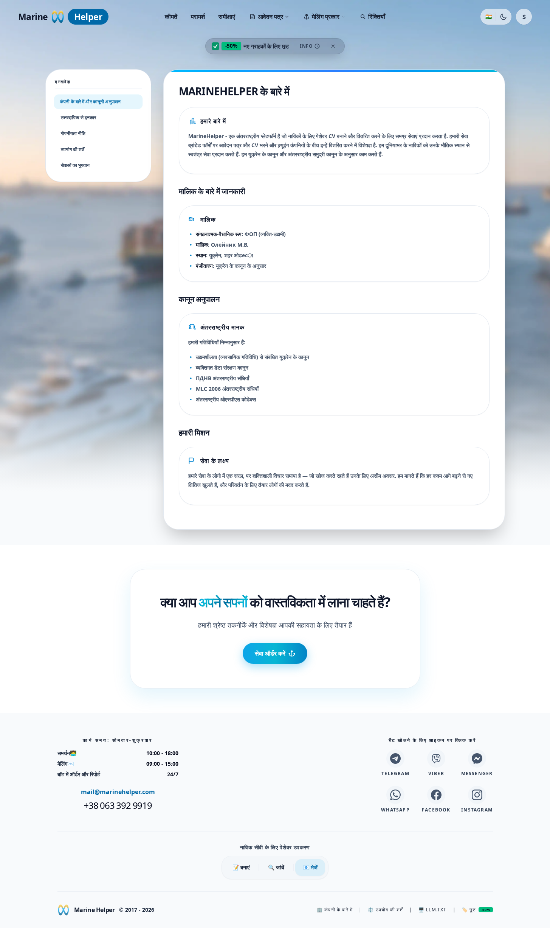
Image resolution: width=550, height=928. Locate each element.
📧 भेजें (310, 867)
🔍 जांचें (276, 867)
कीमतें (171, 16)
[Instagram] (477, 795)
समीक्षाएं (226, 16)
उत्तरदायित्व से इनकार (78, 117)
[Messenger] (477, 758)
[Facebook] (436, 795)
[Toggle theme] (503, 16)
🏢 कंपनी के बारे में (335, 910)
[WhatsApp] (395, 795)
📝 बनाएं (240, 867)
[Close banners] (333, 46)
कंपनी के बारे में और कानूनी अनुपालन (90, 101)
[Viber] (436, 758)
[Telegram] (395, 758)
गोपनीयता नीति (73, 133)
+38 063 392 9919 (118, 805)
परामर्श (198, 16)
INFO (306, 46)
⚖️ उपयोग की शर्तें (385, 910)
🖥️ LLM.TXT (432, 910)
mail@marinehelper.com (118, 792)
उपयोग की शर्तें (72, 149)
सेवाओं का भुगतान (75, 165)
